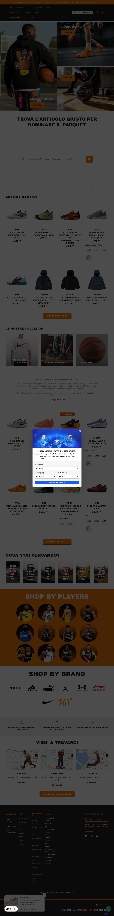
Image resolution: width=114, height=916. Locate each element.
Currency (63, 473)
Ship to (40, 464)
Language (41, 473)
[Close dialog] (80, 431)
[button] (57, 468)
